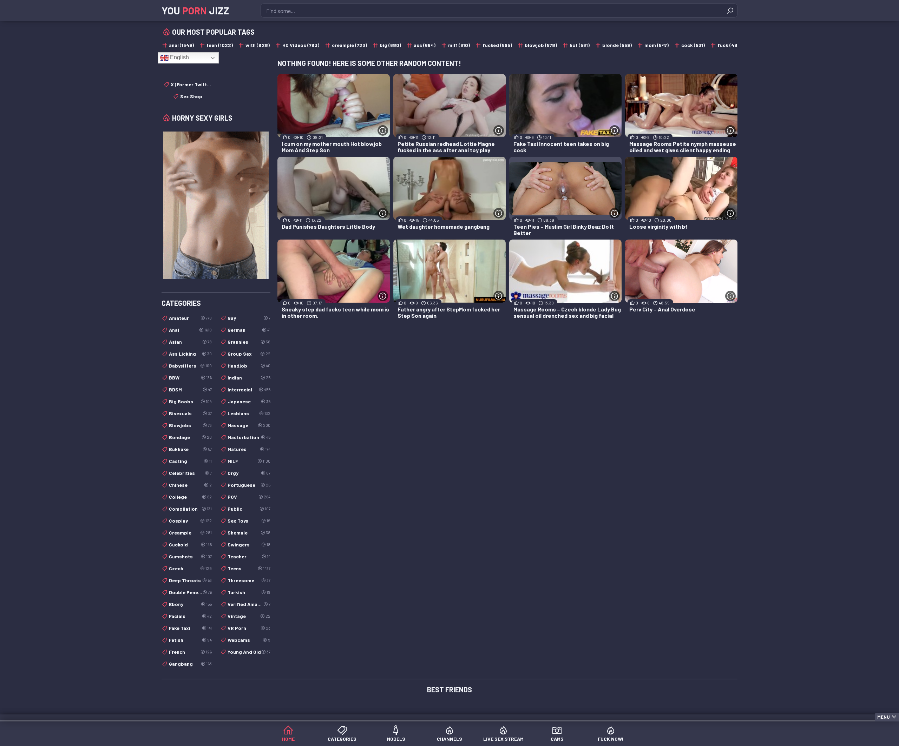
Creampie (190, 533)
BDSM (190, 389)
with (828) (257, 45)
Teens (249, 568)
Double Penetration (190, 592)
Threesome (249, 580)
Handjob (249, 366)
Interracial (249, 389)
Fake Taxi (190, 628)
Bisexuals (190, 413)
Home (288, 739)
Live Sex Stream (503, 739)
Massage (249, 425)
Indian (249, 378)
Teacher (249, 556)
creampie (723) (349, 45)
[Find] (730, 10)
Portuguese (249, 485)
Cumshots (190, 556)
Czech (190, 568)
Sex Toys (249, 521)
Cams (557, 739)
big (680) (390, 45)
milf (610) (459, 45)
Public (249, 509)
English (179, 57)
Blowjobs (190, 425)
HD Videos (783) (300, 45)
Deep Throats (190, 580)
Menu (883, 717)
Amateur (190, 318)
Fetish (190, 640)
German (249, 330)
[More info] (383, 130)
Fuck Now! (611, 739)
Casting (190, 461)
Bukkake (190, 449)
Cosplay (190, 521)
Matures (249, 449)
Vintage (249, 616)
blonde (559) (617, 45)
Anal (190, 330)
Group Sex (249, 354)
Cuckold (190, 544)
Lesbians (249, 413)
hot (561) (580, 45)
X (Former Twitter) (191, 84)
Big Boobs (190, 401)
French (190, 652)
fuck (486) (729, 45)
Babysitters (190, 366)
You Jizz (195, 10)
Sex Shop (191, 96)
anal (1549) (181, 45)
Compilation (190, 509)
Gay (249, 318)
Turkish (249, 592)
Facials (190, 616)
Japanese (249, 401)
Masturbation (249, 437)
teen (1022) (219, 45)
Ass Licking (190, 354)
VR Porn (249, 628)
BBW (190, 378)
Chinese (190, 485)
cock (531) (693, 45)
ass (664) (424, 45)
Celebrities (190, 473)
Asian (190, 342)
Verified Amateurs (249, 604)
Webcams (249, 640)
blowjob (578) (541, 45)
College (190, 497)
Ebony (190, 604)
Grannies (249, 342)
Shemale (249, 533)
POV (249, 497)
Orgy (249, 473)
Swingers (249, 544)
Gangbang (190, 664)
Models (396, 739)
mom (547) (656, 45)
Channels (449, 739)
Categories (342, 739)
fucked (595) (497, 45)
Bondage (190, 437)
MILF (249, 461)
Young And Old (249, 652)
